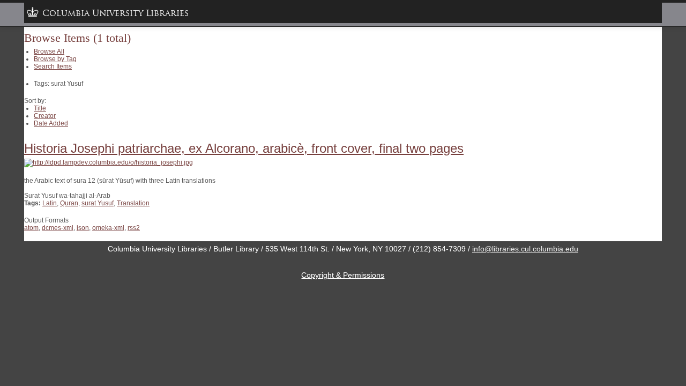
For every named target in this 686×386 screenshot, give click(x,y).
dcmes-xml (57, 228)
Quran (69, 203)
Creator (45, 116)
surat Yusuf (97, 203)
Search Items (53, 66)
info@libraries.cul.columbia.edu (525, 248)
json (83, 228)
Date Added (51, 123)
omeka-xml (108, 228)
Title (40, 108)
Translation (133, 203)
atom (31, 228)
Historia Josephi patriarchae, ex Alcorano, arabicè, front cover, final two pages (244, 148)
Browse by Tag (55, 59)
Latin (49, 203)
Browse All (49, 51)
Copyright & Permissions (342, 275)
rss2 (134, 228)
